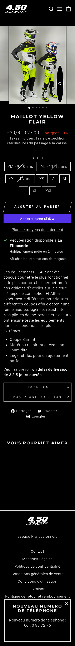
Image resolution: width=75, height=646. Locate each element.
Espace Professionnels (37, 536)
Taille (37, 158)
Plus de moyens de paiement (38, 229)
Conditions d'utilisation (37, 581)
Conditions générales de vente (37, 574)
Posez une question (37, 397)
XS (41, 179)
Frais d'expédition (50, 138)
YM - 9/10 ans (20, 166)
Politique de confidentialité (38, 566)
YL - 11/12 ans (54, 166)
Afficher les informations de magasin (38, 259)
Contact (37, 551)
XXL (49, 191)
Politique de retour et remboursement (37, 596)
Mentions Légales (37, 559)
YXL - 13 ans (20, 179)
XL (35, 191)
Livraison (37, 387)
